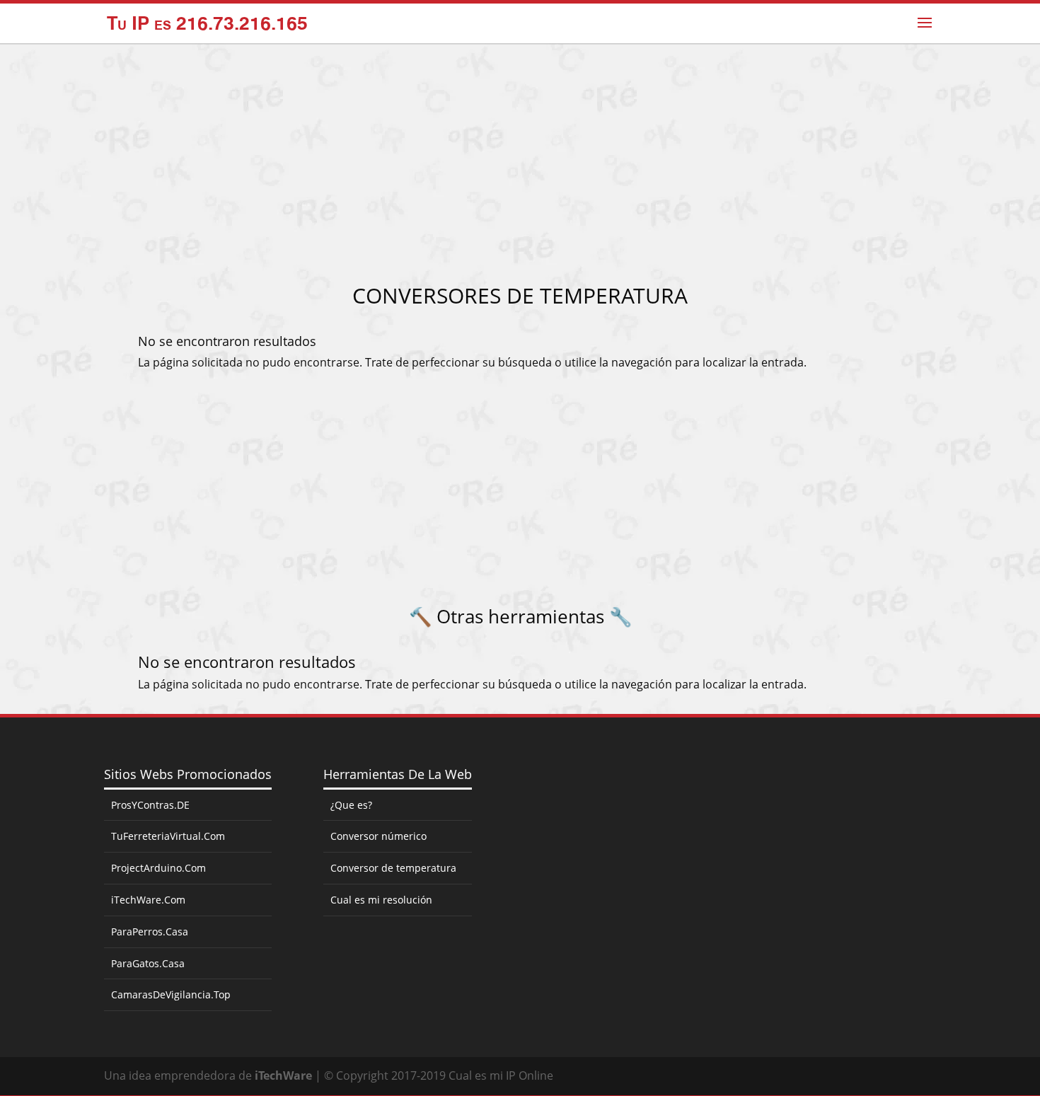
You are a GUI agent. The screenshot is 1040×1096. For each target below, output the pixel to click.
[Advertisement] (520, 169)
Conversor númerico (378, 836)
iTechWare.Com (148, 899)
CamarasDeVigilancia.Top (171, 994)
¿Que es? (351, 805)
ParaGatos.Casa (148, 963)
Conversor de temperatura (393, 868)
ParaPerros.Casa (149, 931)
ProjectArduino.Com (158, 868)
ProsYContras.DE (150, 805)
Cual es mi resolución (381, 899)
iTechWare (283, 1075)
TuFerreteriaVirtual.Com (168, 836)
